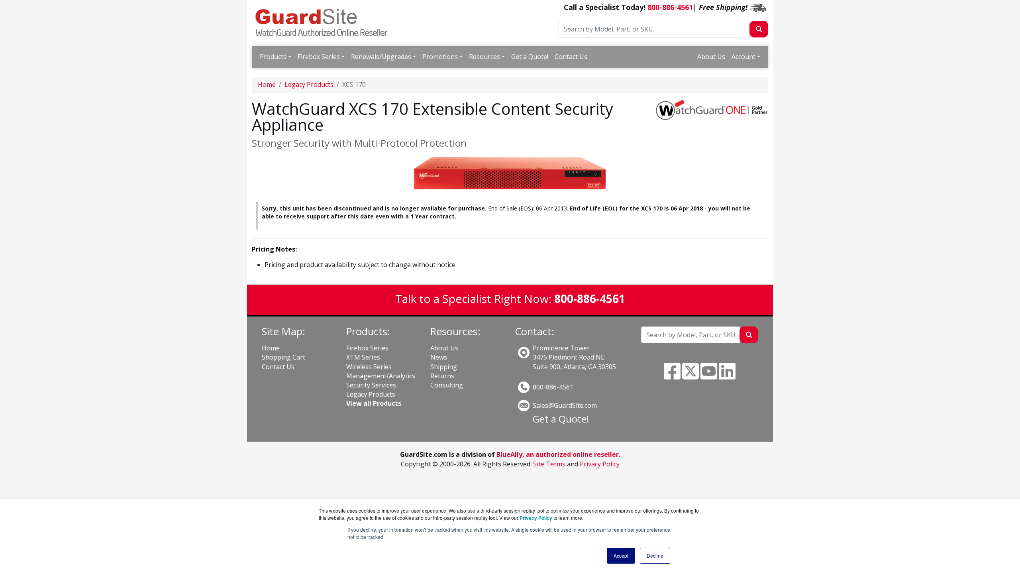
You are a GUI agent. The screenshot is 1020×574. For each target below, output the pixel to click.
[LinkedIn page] (727, 376)
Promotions (440, 56)
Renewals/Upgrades (381, 56)
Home (267, 84)
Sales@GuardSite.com (565, 405)
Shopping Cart (283, 357)
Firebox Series (319, 56)
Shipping (443, 366)
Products (273, 56)
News (438, 357)
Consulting (446, 385)
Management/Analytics (380, 376)
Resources (484, 56)
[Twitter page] (690, 376)
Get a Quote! (529, 56)
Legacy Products (308, 84)
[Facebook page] (672, 376)
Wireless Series (369, 366)
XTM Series (363, 357)
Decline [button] (655, 555)
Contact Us (571, 56)
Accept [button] (621, 555)
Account (743, 56)
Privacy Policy (600, 464)
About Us (711, 56)
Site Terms (549, 464)
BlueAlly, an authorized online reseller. (558, 454)
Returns (442, 376)
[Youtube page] (708, 376)
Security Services (371, 385)
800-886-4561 (670, 7)
